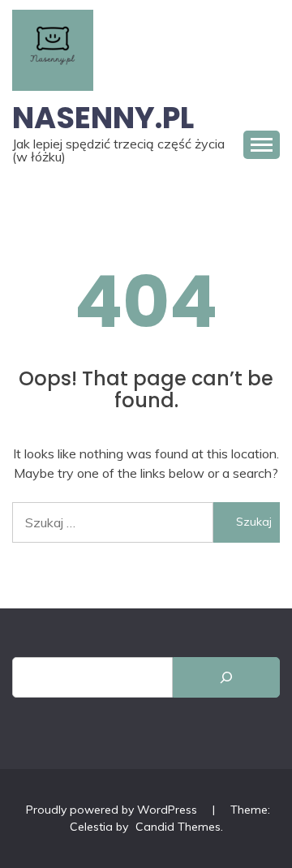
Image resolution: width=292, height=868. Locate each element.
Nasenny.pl (103, 118)
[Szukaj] (226, 677)
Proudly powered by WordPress (113, 809)
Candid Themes (178, 826)
